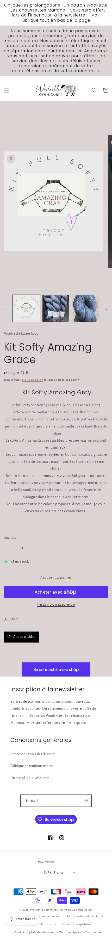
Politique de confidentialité (84, 916)
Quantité (10, 537)
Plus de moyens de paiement (56, 604)
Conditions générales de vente (32, 754)
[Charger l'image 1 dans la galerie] (26, 308)
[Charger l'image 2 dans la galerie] (56, 308)
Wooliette (37, 909)
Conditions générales (41, 740)
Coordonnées (94, 932)
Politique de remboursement (32, 766)
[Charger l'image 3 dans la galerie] (85, 308)
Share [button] (14, 619)
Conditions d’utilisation (41, 924)
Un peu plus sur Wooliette (29, 778)
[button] (6, 90)
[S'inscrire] (85, 801)
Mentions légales (70, 932)
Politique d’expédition (76, 924)
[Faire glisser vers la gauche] (5, 310)
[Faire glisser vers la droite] (106, 310)
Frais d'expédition (32, 380)
